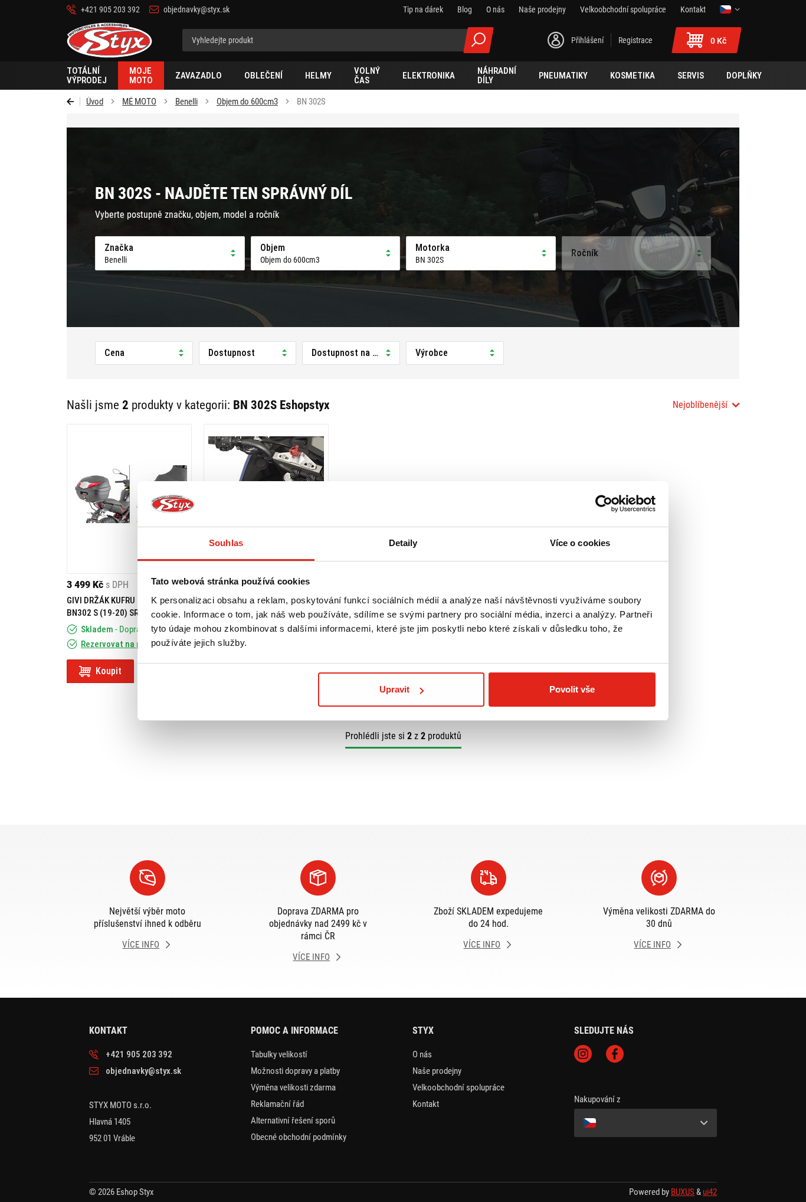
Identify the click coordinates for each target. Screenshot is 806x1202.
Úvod (94, 101)
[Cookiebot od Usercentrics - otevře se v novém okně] (604, 504)
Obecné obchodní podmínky (298, 1137)
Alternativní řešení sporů (293, 1120)
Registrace (635, 40)
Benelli (186, 101)
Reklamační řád (277, 1104)
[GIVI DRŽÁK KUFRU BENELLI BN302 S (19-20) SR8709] (129, 499)
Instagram (583, 1054)
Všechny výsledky (479, 40)
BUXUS (682, 1192)
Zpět (73, 101)
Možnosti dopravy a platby (295, 1071)
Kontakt (425, 1104)
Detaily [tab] (403, 543)
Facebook (615, 1054)
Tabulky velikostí (279, 1054)
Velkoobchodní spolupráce (458, 1087)
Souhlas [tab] (226, 543)
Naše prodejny (436, 1071)
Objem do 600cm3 (247, 101)
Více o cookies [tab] (580, 543)
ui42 (710, 1192)
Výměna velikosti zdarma (293, 1087)
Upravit (394, 689)
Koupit (109, 671)
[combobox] (706, 405)
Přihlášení (587, 40)
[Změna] (729, 9)
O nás (422, 1054)
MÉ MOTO (139, 101)
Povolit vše (572, 689)
